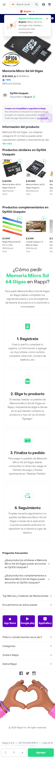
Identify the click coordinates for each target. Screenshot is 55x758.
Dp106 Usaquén (19, 93)
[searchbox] (24, 4)
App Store (10, 623)
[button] (27, 11)
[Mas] (22, 753)
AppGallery (45, 623)
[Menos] (5, 753)
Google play (27, 623)
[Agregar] (20, 161)
